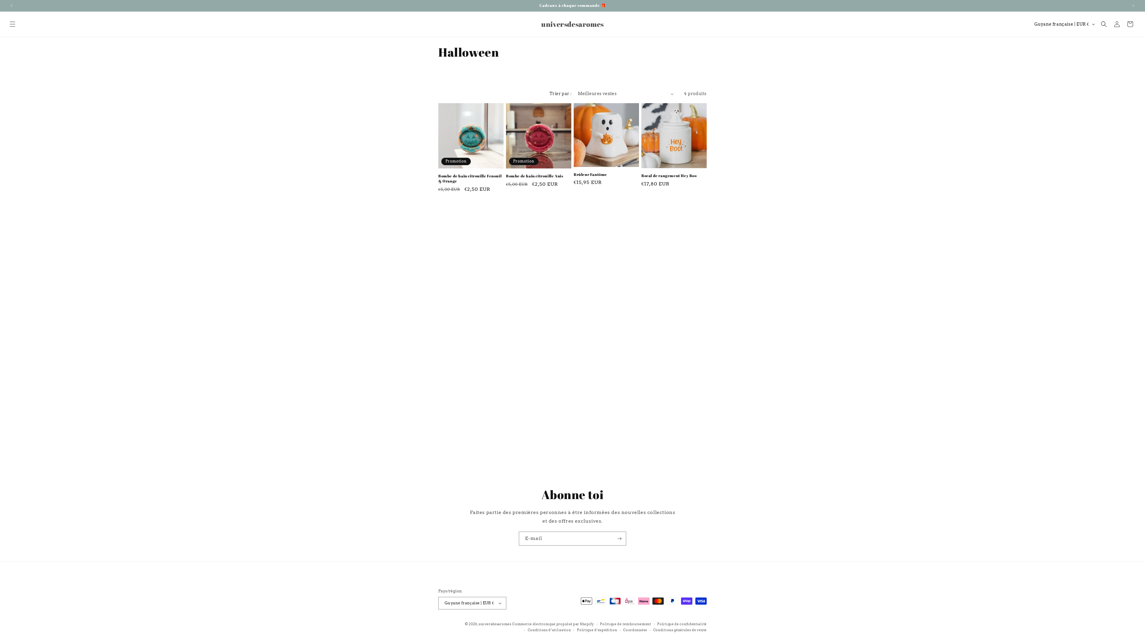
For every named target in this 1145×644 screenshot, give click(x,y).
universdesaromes (495, 624)
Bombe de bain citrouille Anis (534, 176)
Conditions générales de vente (680, 630)
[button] (12, 24)
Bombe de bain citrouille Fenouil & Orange (470, 179)
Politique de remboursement (625, 624)
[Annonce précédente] (11, 5)
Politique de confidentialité (682, 624)
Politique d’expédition (597, 630)
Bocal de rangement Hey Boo (669, 175)
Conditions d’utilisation (549, 630)
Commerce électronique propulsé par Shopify (553, 624)
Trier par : (561, 93)
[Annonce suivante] (1133, 5)
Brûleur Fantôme (590, 174)
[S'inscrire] (619, 539)
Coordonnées (635, 630)
